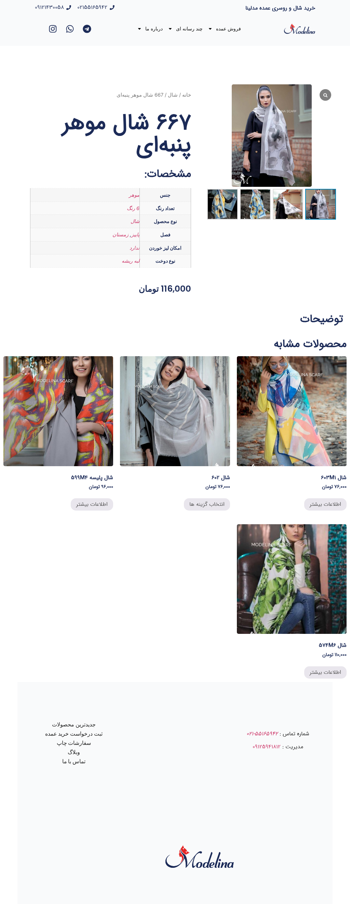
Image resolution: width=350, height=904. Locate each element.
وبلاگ (74, 752)
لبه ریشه (130, 261)
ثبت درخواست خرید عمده (74, 734)
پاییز (135, 234)
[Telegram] (87, 28)
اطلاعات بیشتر (325, 504)
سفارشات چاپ (74, 743)
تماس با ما (74, 761)
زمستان (120, 234)
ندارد (134, 248)
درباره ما (154, 28)
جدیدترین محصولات (74, 724)
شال (173, 95)
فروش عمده (228, 28)
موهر (134, 195)
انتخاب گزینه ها (207, 504)
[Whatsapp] (70, 28)
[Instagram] (53, 28)
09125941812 (267, 746)
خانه (186, 95)
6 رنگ (133, 208)
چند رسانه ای (189, 28)
